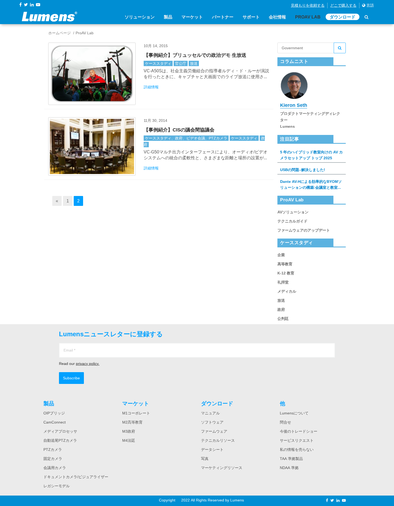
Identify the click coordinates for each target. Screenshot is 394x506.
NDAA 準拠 (289, 468)
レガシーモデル (56, 486)
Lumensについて (294, 413)
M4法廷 (128, 440)
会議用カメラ (54, 468)
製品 (168, 17)
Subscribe (71, 378)
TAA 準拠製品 (291, 458)
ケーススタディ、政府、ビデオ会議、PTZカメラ (186, 138)
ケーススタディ (158, 63)
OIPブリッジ (54, 413)
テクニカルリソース (218, 440)
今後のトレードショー (298, 431)
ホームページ (59, 33)
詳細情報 (151, 87)
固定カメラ (52, 458)
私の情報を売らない (297, 449)
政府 (281, 309)
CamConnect (54, 422)
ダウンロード (342, 17)
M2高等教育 (132, 422)
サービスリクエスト (297, 440)
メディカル (286, 291)
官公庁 (180, 63)
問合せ (285, 422)
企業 (281, 255)
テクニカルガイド (292, 221)
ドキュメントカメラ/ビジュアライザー (75, 477)
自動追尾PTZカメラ (60, 440)
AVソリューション (292, 212)
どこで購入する (343, 5)
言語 (369, 5)
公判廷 (283, 318)
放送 (194, 63)
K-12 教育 (285, 273)
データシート (212, 449)
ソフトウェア (212, 422)
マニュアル (210, 413)
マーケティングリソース (221, 468)
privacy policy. (87, 363)
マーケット (192, 17)
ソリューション (140, 17)
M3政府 (128, 431)
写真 (205, 458)
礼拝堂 (283, 282)
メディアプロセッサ (60, 431)
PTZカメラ (52, 449)
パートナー (222, 17)
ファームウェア (214, 431)
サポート (251, 17)
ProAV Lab (308, 17)
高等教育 (284, 264)
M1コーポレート (136, 413)
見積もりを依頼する (308, 5)
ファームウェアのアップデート (303, 230)
